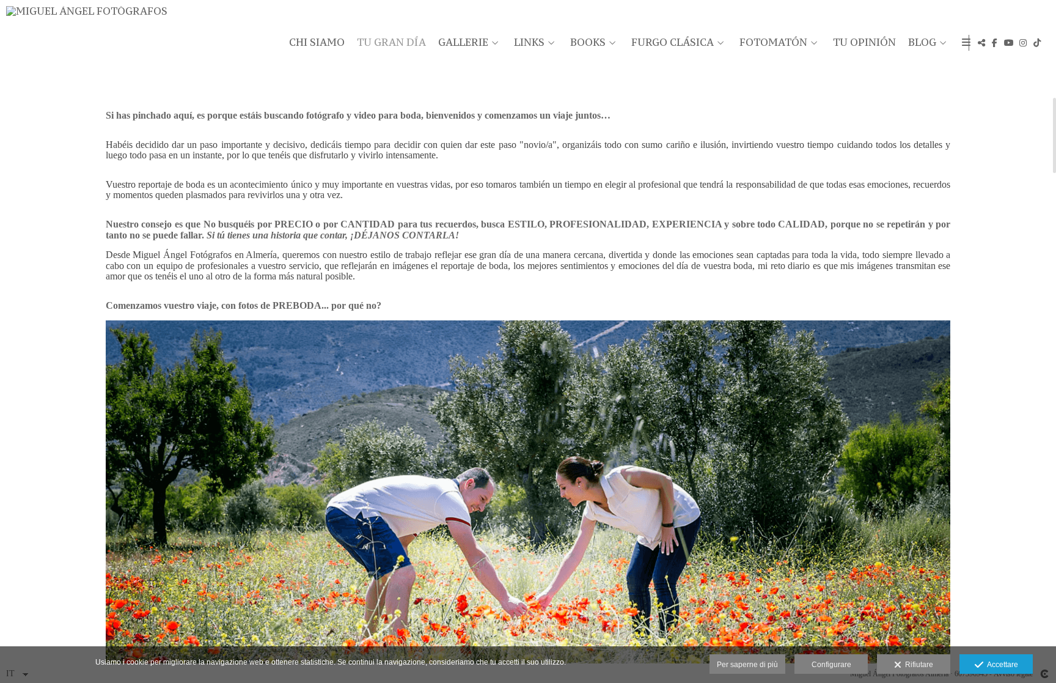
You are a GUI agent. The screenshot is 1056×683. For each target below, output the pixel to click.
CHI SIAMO (317, 42)
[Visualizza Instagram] (1023, 43)
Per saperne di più (747, 664)
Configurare (831, 664)
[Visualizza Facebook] (995, 43)
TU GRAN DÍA (391, 42)
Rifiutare (917, 664)
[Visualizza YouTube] (1009, 43)
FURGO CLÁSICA (672, 42)
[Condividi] (981, 43)
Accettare (1000, 664)
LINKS (529, 42)
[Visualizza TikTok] (1037, 43)
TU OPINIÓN (864, 42)
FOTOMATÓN (773, 42)
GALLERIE (463, 42)
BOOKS (588, 42)
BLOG (922, 42)
